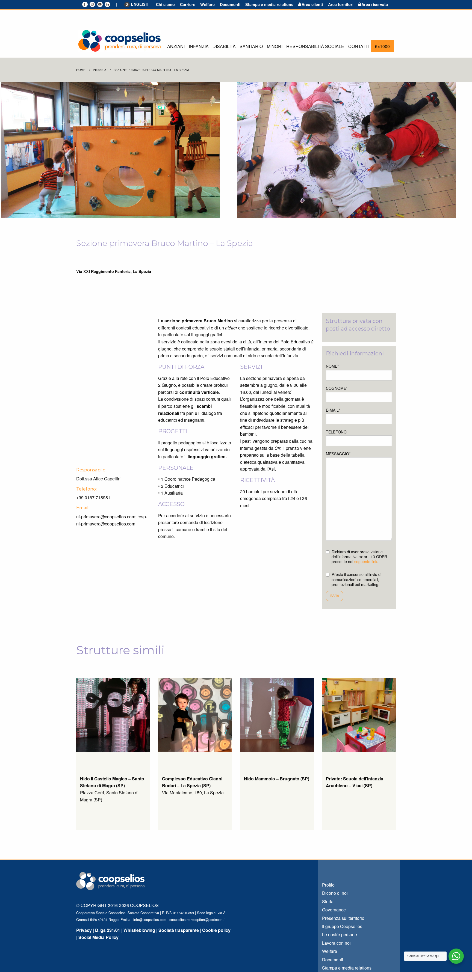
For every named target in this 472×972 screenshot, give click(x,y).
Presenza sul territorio (343, 918)
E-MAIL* (333, 410)
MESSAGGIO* (338, 453)
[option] (118, 150)
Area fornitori (340, 4)
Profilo (328, 885)
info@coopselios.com (149, 919)
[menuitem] (176, 46)
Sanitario (251, 46)
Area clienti (312, 4)
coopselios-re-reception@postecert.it (197, 919)
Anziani (176, 46)
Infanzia (199, 46)
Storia (328, 901)
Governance (334, 909)
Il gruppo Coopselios (342, 926)
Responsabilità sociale (315, 46)
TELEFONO (336, 432)
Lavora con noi (336, 943)
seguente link (365, 561)
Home (80, 69)
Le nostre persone (339, 934)
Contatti (358, 46)
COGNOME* (336, 388)
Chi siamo (165, 4)
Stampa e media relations (269, 4)
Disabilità (224, 46)
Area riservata (374, 4)
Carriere (187, 4)
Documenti (230, 4)
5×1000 (382, 46)
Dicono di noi (335, 893)
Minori (274, 46)
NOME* (332, 366)
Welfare (207, 4)
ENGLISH (139, 4)
